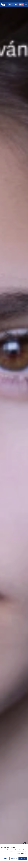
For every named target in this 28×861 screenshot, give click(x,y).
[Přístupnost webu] (22, 1)
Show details (20, 853)
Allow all (23, 858)
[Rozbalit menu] (26, 4)
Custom (13, 858)
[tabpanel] (14, 434)
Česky (24, 1)
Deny (5, 858)
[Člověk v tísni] (3, 4)
